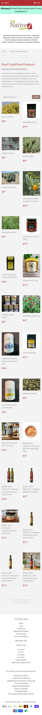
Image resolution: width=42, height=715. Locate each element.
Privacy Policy (21, 634)
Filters (36, 97)
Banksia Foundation (21, 676)
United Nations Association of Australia (21, 681)
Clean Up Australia (21, 689)
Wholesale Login (21, 641)
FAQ (21, 626)
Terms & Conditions (21, 636)
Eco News (21, 655)
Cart (38, 3)
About (21, 623)
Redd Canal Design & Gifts (21, 662)
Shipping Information (21, 631)
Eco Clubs (21, 657)
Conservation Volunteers (21, 678)
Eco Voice (21, 649)
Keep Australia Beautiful (21, 686)
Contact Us (21, 629)
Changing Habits (21, 691)
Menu (7, 3)
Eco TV (21, 652)
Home (4, 51)
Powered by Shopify (29, 702)
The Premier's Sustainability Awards (21, 694)
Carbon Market (21, 660)
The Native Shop (15, 702)
